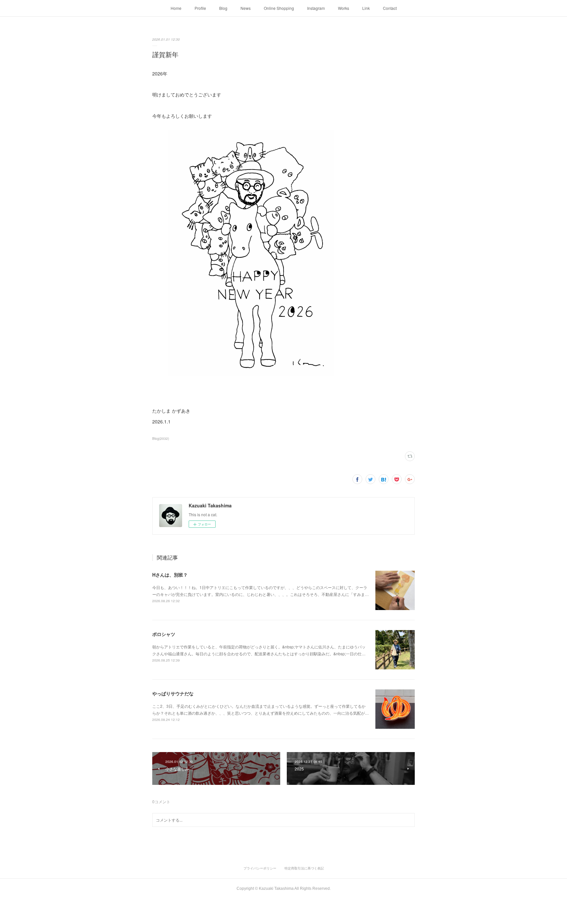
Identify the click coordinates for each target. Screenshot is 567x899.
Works (343, 8)
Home (176, 8)
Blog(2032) (160, 438)
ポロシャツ (163, 634)
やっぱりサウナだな (173, 693)
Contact (390, 8)
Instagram (316, 8)
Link (366, 8)
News (246, 8)
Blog (223, 8)
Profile (200, 8)
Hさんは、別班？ (170, 574)
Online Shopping (279, 8)
